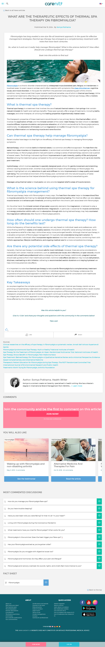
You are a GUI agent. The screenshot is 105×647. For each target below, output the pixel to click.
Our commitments (11, 619)
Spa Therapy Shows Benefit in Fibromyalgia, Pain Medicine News (29, 355)
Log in (69, 644)
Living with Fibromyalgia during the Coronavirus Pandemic (32, 523)
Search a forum (58, 605)
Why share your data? (12, 605)
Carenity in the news (39, 605)
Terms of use (36, 612)
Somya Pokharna (64, 27)
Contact (35, 616)
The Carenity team (11, 607)
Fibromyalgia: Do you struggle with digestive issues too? (30, 552)
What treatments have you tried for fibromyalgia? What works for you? (36, 530)
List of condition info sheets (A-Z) (64, 612)
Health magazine (59, 603)
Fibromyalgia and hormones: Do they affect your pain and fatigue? (34, 559)
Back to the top (95, 590)
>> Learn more (76, 386)
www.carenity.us (25, 630)
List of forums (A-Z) (60, 610)
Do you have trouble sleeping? (20, 509)
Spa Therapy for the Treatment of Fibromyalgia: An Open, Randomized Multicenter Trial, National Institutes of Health (50, 352)
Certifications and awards (40, 603)
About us (8, 603)
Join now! (52, 414)
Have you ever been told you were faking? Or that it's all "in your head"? (36, 516)
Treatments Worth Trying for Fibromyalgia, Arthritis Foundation (29, 368)
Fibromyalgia (14, 583)
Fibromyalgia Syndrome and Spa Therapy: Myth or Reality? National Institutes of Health (38, 350)
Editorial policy (37, 607)
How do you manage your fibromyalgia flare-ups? (28, 501)
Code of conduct (38, 609)
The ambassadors (11, 609)
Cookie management (39, 614)
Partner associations (12, 610)
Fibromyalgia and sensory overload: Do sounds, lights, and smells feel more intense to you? (44, 566)
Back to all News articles (15, 10)
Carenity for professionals (40, 617)
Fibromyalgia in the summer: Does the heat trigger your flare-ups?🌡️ (35, 537)
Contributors (10, 612)
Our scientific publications (14, 617)
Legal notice (36, 610)
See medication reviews (61, 609)
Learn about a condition (61, 607)
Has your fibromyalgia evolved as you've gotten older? (29, 544)
